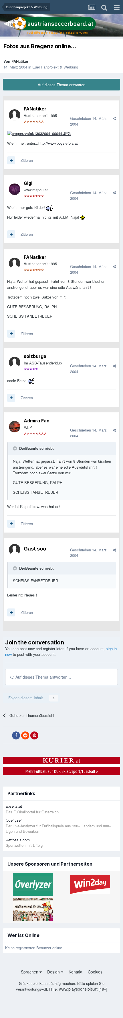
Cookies (95, 972)
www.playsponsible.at (78, 989)
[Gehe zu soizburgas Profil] (14, 362)
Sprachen (30, 972)
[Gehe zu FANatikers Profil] (14, 115)
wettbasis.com (18, 839)
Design (54, 972)
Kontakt (75, 972)
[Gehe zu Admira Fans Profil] (14, 426)
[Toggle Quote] (15, 448)
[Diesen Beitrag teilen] (114, 118)
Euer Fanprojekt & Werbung (55, 67)
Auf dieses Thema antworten (61, 84)
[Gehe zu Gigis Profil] (14, 189)
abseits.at (14, 806)
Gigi (28, 183)
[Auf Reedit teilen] (25, 735)
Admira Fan (36, 421)
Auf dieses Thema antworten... (42, 677)
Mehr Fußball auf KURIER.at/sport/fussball (61, 771)
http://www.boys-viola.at (58, 143)
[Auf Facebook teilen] (16, 735)
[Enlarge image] (39, 133)
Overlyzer (14, 820)
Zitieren (27, 160)
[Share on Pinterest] (34, 735)
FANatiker (19, 61)
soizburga (35, 356)
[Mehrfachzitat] (11, 160)
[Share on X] (7, 735)
